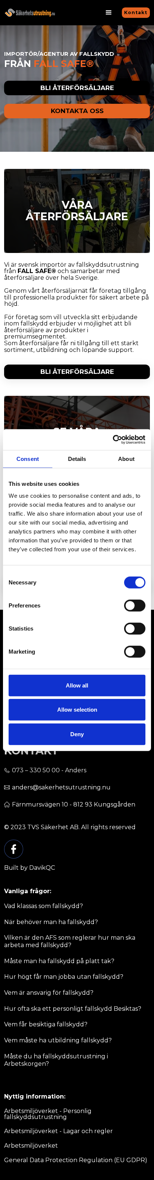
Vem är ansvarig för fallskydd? (48, 992)
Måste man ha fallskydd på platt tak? (59, 961)
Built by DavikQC (29, 868)
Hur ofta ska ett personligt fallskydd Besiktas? (72, 1008)
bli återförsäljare (77, 88)
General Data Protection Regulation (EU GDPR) (75, 1160)
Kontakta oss (77, 111)
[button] (108, 12)
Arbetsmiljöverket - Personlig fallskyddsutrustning (48, 1114)
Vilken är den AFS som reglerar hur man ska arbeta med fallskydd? (69, 941)
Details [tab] (77, 458)
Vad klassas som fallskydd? (43, 906)
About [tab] (126, 458)
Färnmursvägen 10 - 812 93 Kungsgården (73, 804)
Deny (77, 734)
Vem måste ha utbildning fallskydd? (58, 1040)
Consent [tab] (27, 458)
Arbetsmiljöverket (31, 1146)
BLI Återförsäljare (77, 371)
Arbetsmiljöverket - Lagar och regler (58, 1131)
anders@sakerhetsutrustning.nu (61, 787)
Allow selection (77, 709)
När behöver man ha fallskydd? (51, 922)
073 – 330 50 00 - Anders (49, 770)
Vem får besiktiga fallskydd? (45, 1024)
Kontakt (135, 12)
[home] (29, 12)
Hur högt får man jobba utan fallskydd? (63, 976)
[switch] (134, 605)
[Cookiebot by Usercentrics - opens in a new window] (112, 440)
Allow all (77, 685)
